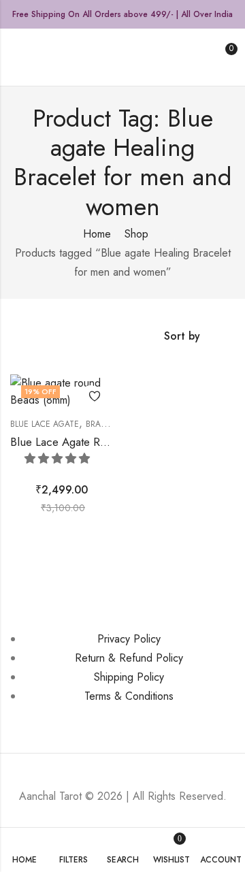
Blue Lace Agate (44, 424)
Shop (136, 234)
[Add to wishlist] (90, 396)
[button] (58, 458)
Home (97, 234)
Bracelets (107, 424)
